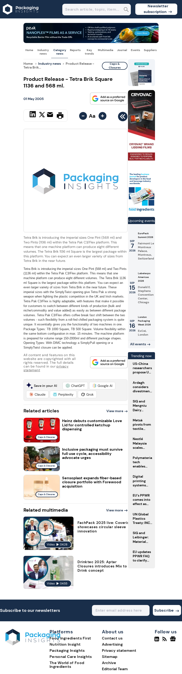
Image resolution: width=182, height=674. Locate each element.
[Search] (126, 10)
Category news (59, 51)
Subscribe (164, 610)
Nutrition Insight (65, 644)
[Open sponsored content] (90, 41)
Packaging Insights (67, 650)
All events (138, 344)
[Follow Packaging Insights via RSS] (165, 640)
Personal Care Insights (71, 656)
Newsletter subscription (156, 9)
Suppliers (150, 50)
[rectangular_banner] (141, 211)
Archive (109, 663)
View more (114, 411)
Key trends (89, 51)
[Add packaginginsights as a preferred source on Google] (108, 98)
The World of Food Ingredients (67, 665)
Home (29, 50)
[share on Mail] (50, 115)
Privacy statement (119, 650)
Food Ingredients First (70, 638)
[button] (75, 385)
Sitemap (109, 656)
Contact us (112, 638)
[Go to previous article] (122, 118)
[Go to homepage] (32, 644)
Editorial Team (115, 669)
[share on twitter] (42, 115)
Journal (122, 50)
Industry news (43, 51)
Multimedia (105, 50)
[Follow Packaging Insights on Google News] (174, 640)
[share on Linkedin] (33, 115)
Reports (75, 50)
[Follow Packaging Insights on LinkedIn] (156, 640)
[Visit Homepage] (21, 17)
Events (135, 50)
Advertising (112, 644)
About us (113, 632)
